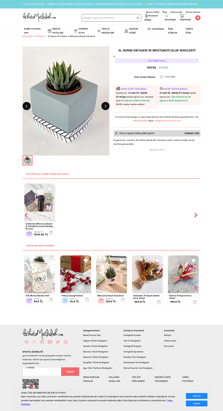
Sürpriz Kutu (83, 31)
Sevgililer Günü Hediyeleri (96, 362)
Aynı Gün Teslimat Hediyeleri (97, 368)
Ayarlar (196, 403)
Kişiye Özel (189, 31)
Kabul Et (197, 396)
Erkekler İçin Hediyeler (135, 357)
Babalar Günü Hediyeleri (95, 351)
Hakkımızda (170, 340)
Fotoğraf (158, 29)
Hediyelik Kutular (132, 335)
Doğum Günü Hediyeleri (95, 340)
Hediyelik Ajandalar (134, 351)
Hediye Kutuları (58, 31)
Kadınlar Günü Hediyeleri (96, 357)
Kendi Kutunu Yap (32, 31)
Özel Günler (172, 31)
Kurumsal (169, 346)
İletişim (167, 335)
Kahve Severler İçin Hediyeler (138, 368)
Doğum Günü (133, 31)
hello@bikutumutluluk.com (167, 120)
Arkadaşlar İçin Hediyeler (136, 362)
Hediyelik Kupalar (133, 346)
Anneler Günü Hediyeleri (95, 346)
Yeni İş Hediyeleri (108, 31)
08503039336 (140, 120)
